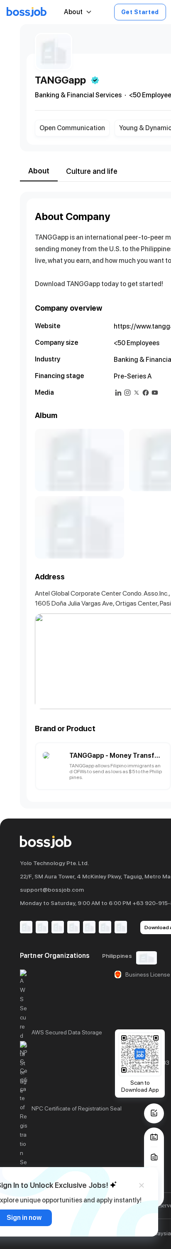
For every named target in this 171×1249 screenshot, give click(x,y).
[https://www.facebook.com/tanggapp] (145, 392)
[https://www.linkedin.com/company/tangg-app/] (118, 392)
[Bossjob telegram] (121, 928)
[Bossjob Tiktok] (105, 928)
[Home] (26, 12)
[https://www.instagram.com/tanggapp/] (127, 392)
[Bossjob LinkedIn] (42, 928)
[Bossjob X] (89, 928)
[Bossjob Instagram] (57, 928)
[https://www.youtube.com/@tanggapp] (154, 392)
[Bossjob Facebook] (26, 928)
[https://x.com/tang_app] (136, 392)
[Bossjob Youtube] (73, 928)
